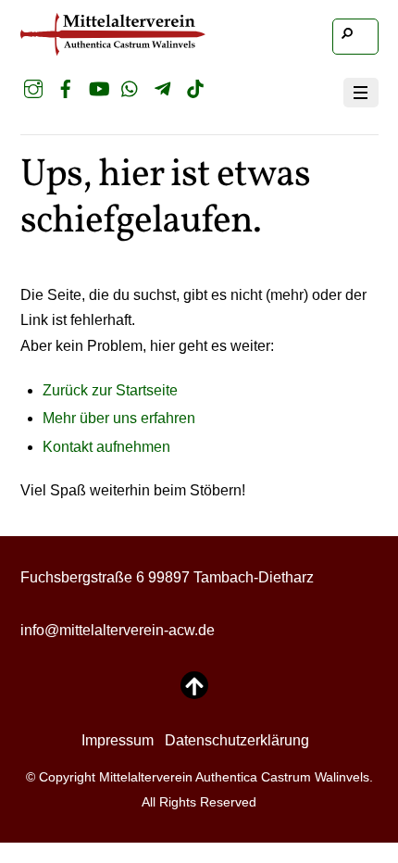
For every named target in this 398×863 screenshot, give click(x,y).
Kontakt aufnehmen (106, 447)
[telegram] (163, 88)
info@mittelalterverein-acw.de (117, 630)
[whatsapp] (130, 88)
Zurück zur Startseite (110, 390)
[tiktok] (195, 88)
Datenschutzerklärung (237, 740)
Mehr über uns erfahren (119, 418)
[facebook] (66, 88)
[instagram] (33, 88)
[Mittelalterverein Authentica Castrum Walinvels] (112, 48)
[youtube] (98, 88)
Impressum (117, 740)
